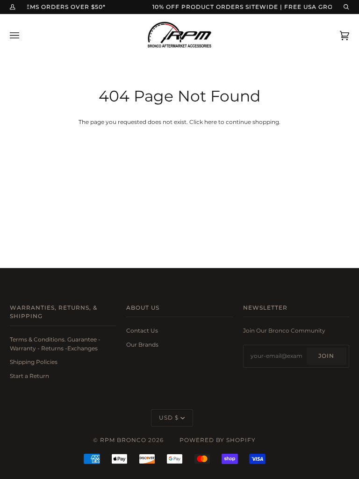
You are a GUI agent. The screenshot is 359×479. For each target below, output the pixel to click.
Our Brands (142, 344)
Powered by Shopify (218, 440)
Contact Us (142, 330)
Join (326, 356)
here (210, 122)
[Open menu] (24, 35)
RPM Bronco (123, 440)
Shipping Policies (33, 362)
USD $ (169, 417)
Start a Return (29, 376)
